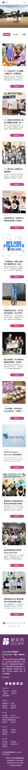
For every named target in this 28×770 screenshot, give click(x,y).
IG (10, 683)
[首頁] (5, 2)
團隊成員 (4, 705)
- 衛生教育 (14, 691)
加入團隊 (4, 715)
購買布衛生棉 (6, 717)
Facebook (6, 683)
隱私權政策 (5, 677)
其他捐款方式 (14, 744)
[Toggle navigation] (24, 2)
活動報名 (13, 720)
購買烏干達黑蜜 (6, 720)
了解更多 (16, 86)
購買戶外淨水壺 (15, 717)
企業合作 (13, 722)
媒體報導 (4, 732)
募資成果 (4, 744)
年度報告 (4, 708)
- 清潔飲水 (5, 693)
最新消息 (6, 34)
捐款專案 (4, 739)
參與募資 (13, 742)
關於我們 (4, 700)
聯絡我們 (13, 708)
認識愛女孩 (5, 703)
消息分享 (4, 727)
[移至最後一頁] (18, 626)
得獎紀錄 (13, 705)
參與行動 (4, 712)
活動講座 (13, 732)
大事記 (13, 703)
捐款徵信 (4, 746)
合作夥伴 (15, 34)
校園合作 (4, 722)
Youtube (21, 683)
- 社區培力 (14, 693)
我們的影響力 (6, 695)
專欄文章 (4, 734)
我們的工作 (5, 688)
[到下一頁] (15, 626)
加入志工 (13, 715)
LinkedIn (17, 683)
